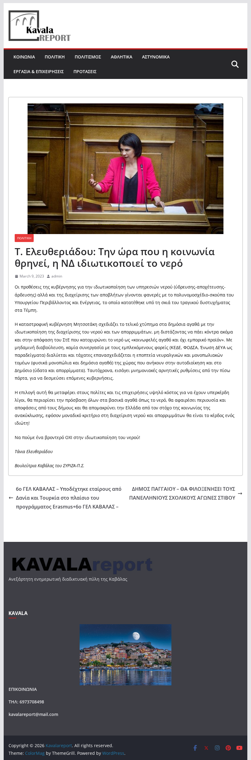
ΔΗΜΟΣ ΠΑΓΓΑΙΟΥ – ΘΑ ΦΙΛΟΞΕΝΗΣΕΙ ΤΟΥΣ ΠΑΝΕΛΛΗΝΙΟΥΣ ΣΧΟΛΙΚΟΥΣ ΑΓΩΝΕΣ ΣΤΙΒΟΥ (182, 493)
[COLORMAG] (81, 558)
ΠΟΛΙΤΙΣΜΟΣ (88, 57)
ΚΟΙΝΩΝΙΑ (24, 57)
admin (56, 276)
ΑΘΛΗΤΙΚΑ (121, 57)
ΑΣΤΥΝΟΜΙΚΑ (156, 57)
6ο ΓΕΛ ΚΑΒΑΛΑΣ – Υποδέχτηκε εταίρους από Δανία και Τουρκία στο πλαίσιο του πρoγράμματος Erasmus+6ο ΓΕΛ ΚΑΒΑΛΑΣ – (69, 498)
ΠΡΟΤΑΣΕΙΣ (84, 71)
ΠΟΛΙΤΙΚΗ (55, 57)
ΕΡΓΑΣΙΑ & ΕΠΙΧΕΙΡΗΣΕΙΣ (38, 71)
